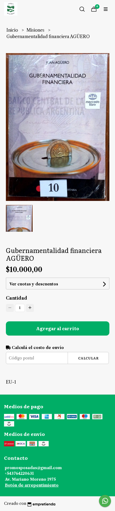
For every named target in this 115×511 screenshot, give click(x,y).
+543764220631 (19, 473)
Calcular (88, 358)
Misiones (35, 30)
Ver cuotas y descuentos (33, 284)
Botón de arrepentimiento (32, 485)
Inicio (12, 30)
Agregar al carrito (57, 328)
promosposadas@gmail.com (33, 467)
